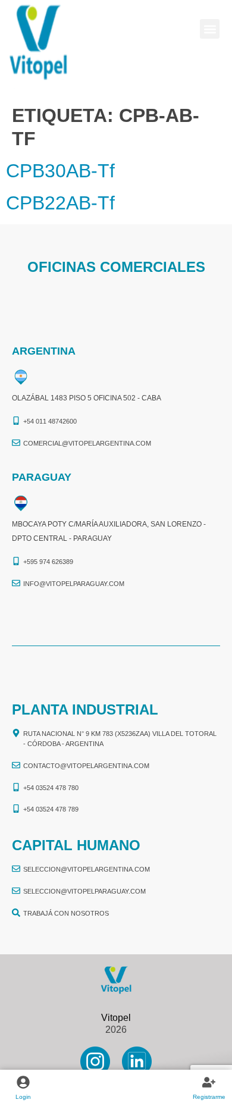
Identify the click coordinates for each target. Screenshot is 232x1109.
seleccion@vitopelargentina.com (86, 869)
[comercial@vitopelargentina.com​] (16, 442)
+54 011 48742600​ (50, 421)
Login (23, 1097)
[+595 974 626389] (16, 561)
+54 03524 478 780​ (51, 787)
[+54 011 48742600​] (16, 420)
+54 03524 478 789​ (51, 809)
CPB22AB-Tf (60, 203)
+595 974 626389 (48, 561)
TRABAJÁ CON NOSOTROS (66, 913)
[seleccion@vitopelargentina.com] (16, 868)
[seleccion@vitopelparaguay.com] (16, 890)
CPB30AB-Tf (60, 170)
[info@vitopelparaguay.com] (16, 583)
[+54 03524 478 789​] (16, 808)
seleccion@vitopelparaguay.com (84, 891)
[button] (210, 29)
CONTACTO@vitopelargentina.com (86, 765)
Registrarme (209, 1097)
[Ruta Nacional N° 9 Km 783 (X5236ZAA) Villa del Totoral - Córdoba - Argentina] (16, 733)
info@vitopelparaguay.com (73, 583)
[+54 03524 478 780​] (16, 787)
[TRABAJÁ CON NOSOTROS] (16, 912)
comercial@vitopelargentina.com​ (87, 443)
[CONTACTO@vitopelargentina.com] (16, 765)
